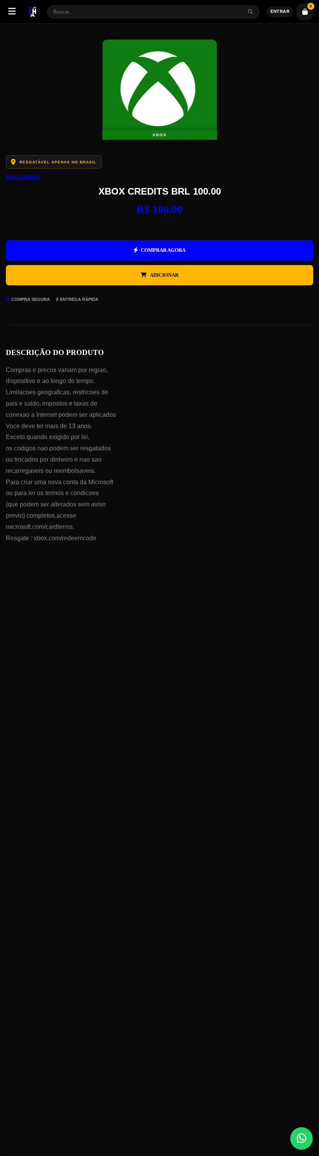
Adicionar (164, 275)
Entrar (279, 11)
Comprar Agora (163, 250)
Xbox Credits (23, 177)
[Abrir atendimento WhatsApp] (301, 1138)
